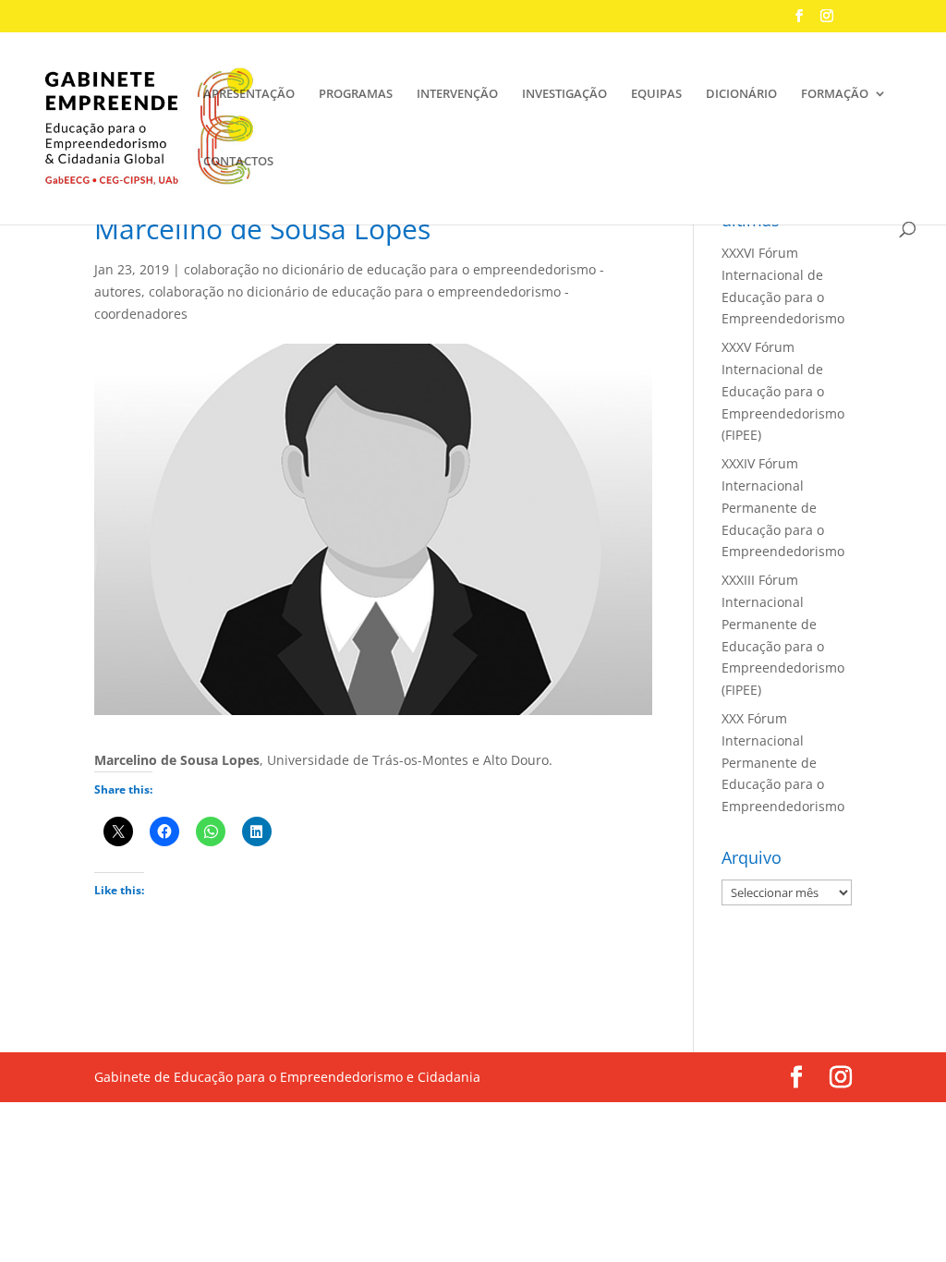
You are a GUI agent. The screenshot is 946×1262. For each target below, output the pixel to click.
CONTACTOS (238, 161)
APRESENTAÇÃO (249, 94)
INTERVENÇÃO (457, 94)
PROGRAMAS (356, 94)
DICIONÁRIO (741, 94)
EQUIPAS (656, 94)
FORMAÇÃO (834, 94)
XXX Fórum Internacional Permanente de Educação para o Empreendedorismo (783, 762)
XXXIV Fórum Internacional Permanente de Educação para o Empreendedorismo (783, 507)
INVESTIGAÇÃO (564, 94)
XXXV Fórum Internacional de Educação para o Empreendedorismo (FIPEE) (783, 390)
